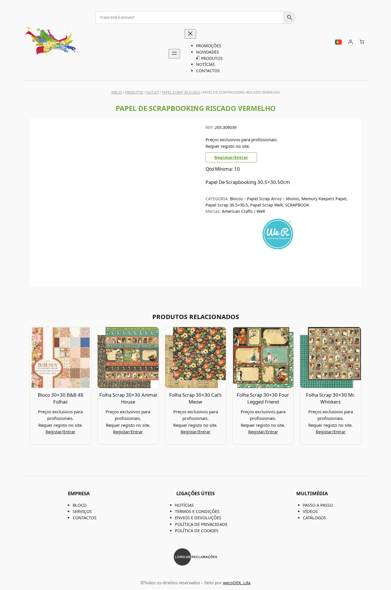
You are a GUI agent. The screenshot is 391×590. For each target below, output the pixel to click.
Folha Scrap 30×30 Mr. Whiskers (330, 398)
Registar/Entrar (231, 157)
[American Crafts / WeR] (277, 248)
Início (116, 92)
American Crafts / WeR (243, 211)
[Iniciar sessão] (350, 42)
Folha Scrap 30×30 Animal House (128, 398)
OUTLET (152, 92)
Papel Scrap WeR (266, 205)
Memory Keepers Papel (323, 198)
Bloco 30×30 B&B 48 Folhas (60, 398)
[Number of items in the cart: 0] (362, 42)
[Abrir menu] (174, 53)
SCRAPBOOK (297, 205)
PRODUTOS (134, 92)
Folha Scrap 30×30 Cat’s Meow (195, 398)
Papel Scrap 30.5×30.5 (181, 92)
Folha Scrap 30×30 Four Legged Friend (263, 398)
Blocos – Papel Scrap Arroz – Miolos (264, 198)
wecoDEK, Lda (236, 582)
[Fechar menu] (190, 34)
